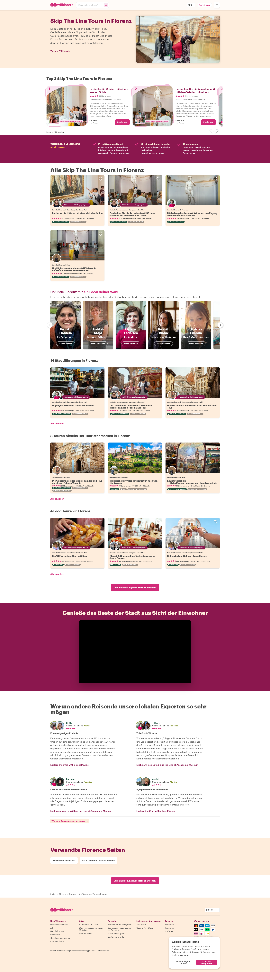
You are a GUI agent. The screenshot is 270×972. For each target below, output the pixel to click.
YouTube (169, 931)
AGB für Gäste (85, 933)
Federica (174, 725)
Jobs (52, 928)
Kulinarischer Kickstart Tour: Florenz (187, 556)
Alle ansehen (57, 423)
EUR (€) (209, 910)
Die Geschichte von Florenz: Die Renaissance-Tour (192, 406)
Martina (173, 782)
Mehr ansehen (66, 343)
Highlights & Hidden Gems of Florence (73, 405)
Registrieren (205, 5)
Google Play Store (144, 928)
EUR (190, 5)
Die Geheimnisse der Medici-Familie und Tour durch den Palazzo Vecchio (77, 481)
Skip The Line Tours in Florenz (98, 860)
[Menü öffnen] (217, 5)
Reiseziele (55, 934)
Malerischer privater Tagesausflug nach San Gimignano (134, 481)
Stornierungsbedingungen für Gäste (91, 929)
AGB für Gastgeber (116, 933)
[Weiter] (217, 131)
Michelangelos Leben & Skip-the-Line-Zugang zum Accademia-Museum (192, 214)
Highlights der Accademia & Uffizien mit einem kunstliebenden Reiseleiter (74, 269)
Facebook (169, 924)
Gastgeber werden (116, 937)
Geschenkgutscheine (60, 938)
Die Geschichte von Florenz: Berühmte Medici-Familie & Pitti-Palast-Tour (131, 406)
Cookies (92, 951)
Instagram (170, 928)
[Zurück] (211, 131)
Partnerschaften (57, 941)
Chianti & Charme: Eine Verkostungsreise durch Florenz (132, 557)
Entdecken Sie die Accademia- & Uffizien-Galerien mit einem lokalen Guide (132, 214)
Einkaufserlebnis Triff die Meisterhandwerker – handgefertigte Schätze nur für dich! (192, 482)
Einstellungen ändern (183, 962)
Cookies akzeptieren (207, 962)
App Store (141, 924)
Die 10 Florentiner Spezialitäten (69, 556)
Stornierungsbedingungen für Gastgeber (120, 929)
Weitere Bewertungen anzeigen (68, 821)
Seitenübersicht (103, 951)
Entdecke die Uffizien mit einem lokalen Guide (77, 213)
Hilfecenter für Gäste (88, 924)
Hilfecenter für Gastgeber (119, 924)
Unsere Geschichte (59, 924)
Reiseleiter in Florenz (64, 860)
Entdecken (122, 122)
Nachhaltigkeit (57, 931)
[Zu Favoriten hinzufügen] (100, 179)
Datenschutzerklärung (79, 951)
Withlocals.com (63, 951)
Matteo (87, 725)
